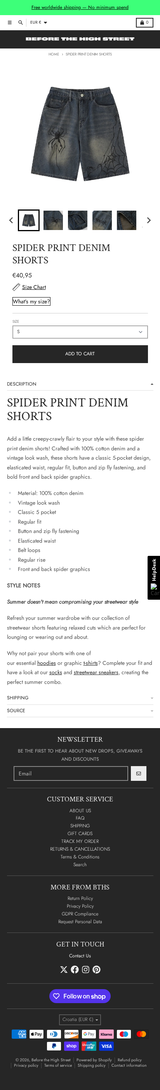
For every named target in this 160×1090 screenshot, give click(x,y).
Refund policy (130, 1060)
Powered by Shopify (94, 1060)
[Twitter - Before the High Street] (64, 969)
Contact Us (80, 955)
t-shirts (90, 663)
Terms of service (58, 1065)
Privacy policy (26, 1065)
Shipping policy (92, 1065)
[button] (29, 220)
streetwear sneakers (96, 672)
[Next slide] (148, 220)
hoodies (46, 663)
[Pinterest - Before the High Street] (96, 969)
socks (55, 672)
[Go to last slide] (12, 220)
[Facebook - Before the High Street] (75, 969)
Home (54, 54)
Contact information (129, 1065)
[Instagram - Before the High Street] (86, 969)
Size (15, 321)
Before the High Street (51, 1060)
